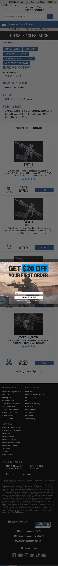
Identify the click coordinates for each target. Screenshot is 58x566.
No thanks (29, 302)
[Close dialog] (2, 264)
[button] (29, 298)
